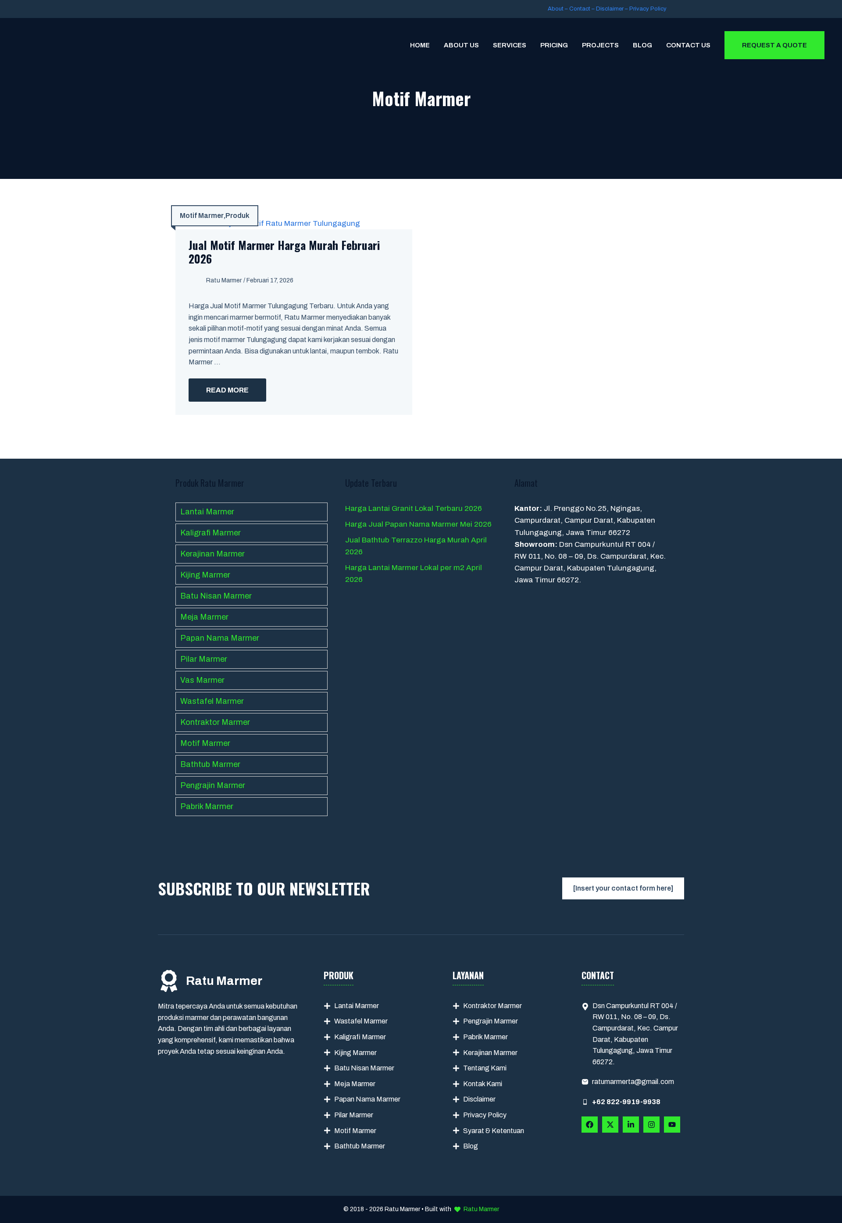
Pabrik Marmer (206, 806)
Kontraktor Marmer (215, 722)
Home (420, 45)
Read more (227, 390)
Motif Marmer (202, 215)
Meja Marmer (204, 617)
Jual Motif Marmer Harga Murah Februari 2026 (284, 251)
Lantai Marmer (207, 511)
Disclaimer (610, 9)
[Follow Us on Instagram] (651, 1124)
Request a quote (774, 45)
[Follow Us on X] (610, 1124)
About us (461, 45)
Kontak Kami (482, 1084)
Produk (237, 215)
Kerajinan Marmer (212, 553)
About (556, 9)
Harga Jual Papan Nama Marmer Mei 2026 (418, 524)
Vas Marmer (202, 680)
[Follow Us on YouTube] (672, 1124)
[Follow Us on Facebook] (590, 1124)
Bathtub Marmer (210, 764)
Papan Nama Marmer (219, 638)
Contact (579, 9)
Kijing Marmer (205, 574)
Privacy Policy (648, 9)
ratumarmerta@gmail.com (633, 1081)
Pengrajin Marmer (212, 785)
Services (509, 45)
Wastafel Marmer (212, 701)
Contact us (688, 45)
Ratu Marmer (224, 280)
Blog (642, 45)
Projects (600, 45)
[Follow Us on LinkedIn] (631, 1124)
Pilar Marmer (203, 659)
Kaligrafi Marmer (210, 532)
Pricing (554, 45)
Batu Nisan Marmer (216, 596)
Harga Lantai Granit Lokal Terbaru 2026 (413, 508)
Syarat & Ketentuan (493, 1130)
